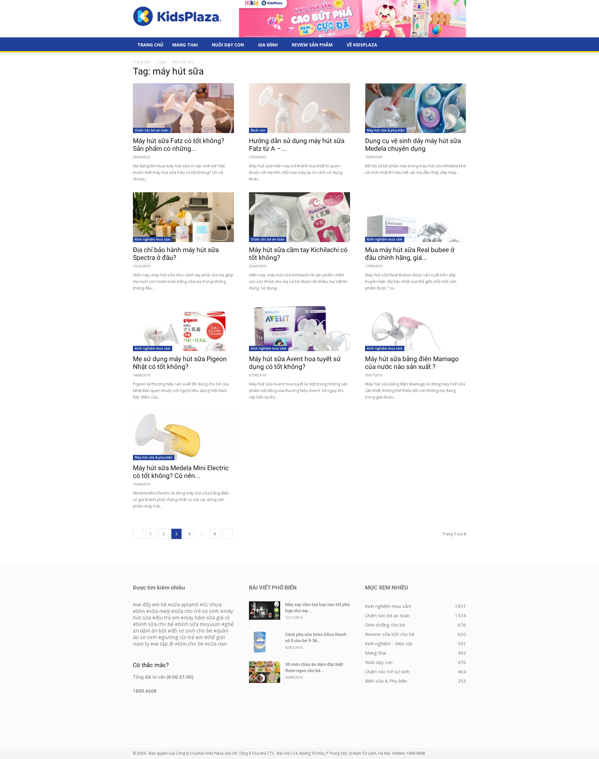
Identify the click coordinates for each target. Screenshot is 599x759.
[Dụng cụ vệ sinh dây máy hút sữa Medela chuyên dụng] (415, 108)
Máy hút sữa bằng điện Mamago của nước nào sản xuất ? (412, 362)
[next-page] (227, 534)
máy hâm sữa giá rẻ (207, 617)
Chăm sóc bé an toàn (151, 130)
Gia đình (268, 45)
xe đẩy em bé (152, 604)
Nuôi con (258, 130)
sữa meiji (159, 611)
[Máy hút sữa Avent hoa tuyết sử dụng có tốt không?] (299, 326)
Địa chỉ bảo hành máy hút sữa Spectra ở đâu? (176, 253)
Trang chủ (141, 61)
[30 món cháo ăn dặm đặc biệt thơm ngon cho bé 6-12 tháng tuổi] (264, 672)
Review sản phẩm (312, 45)
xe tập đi (163, 643)
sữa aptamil (184, 604)
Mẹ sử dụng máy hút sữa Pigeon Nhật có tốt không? (180, 362)
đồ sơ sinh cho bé (191, 630)
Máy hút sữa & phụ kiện (386, 130)
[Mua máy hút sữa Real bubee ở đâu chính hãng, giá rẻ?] (415, 217)
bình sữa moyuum (199, 624)
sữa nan (217, 643)
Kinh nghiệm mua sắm (152, 239)
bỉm (140, 611)
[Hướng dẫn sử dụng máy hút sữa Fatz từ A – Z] (299, 108)
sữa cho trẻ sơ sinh (196, 611)
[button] (458, 45)
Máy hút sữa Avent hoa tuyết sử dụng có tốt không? (295, 362)
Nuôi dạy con (228, 45)
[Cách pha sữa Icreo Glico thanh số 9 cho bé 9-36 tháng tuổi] (260, 642)
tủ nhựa (212, 604)
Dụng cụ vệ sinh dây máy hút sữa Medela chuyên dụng (413, 144)
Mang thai (185, 45)
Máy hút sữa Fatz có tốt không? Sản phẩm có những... (178, 144)
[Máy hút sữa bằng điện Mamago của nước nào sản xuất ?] (415, 326)
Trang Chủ (150, 45)
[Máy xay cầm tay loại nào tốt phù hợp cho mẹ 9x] (264, 610)
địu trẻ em (167, 617)
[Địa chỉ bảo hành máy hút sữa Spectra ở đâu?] (183, 217)
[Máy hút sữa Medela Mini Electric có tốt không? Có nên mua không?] (183, 435)
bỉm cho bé (190, 643)
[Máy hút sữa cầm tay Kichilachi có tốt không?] (299, 217)
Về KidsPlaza (362, 45)
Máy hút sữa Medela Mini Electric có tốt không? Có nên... (181, 472)
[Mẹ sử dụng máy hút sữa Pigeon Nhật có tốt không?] (183, 326)
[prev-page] (138, 534)
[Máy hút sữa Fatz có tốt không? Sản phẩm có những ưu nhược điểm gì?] (183, 108)
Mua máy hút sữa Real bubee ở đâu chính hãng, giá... (409, 253)
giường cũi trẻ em (182, 637)
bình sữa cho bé (154, 624)
